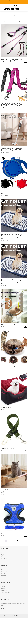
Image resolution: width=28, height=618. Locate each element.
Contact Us (3, 588)
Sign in (17, 5)
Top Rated (3, 555)
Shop (2, 569)
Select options (25, 63)
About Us (3, 586)
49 (19, 540)
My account (4, 571)
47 (15, 540)
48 (17, 540)
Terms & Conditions (5, 592)
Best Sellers (4, 557)
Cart (12, 5)
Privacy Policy (4, 590)
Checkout (3, 575)
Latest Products (4, 559)
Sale (2, 553)
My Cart (3, 573)
